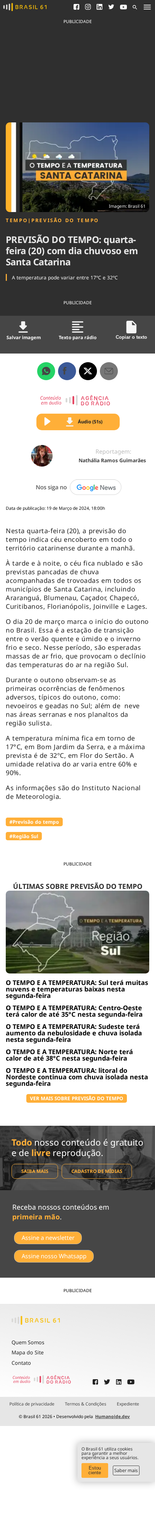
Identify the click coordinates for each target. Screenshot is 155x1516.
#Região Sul (23, 836)
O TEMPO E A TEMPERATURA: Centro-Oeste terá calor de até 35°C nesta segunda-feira (74, 1010)
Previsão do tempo (65, 220)
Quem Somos (28, 1342)
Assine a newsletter (48, 1238)
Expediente (128, 1404)
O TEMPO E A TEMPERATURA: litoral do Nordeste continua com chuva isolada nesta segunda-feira (77, 1077)
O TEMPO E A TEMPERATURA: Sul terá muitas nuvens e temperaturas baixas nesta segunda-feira (77, 989)
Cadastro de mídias (96, 1171)
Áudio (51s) (90, 421)
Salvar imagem (23, 337)
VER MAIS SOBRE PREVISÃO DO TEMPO (76, 1098)
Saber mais (126, 1470)
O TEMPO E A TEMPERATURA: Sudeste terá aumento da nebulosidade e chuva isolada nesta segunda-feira (74, 1033)
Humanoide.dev (112, 1416)
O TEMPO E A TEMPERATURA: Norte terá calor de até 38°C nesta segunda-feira (69, 1054)
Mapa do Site (28, 1352)
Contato (21, 1362)
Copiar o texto (131, 337)
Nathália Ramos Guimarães (112, 460)
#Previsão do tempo (34, 821)
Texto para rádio (78, 337)
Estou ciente (94, 1470)
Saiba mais (34, 1171)
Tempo (17, 220)
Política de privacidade (31, 1404)
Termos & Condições (85, 1404)
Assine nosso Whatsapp (54, 1256)
